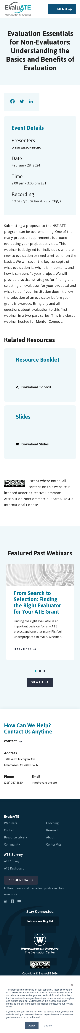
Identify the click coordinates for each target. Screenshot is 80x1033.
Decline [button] (48, 1025)
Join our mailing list (37, 922)
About (50, 837)
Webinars (10, 823)
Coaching (52, 823)
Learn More (22, 649)
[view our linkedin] (5, 901)
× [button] (72, 983)
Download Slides (35, 444)
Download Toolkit (36, 387)
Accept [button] (31, 1025)
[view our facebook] (12, 901)
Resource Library (15, 837)
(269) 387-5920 (13, 783)
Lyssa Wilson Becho (26, 147)
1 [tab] (35, 671)
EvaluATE (12, 816)
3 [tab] (44, 671)
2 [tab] (40, 671)
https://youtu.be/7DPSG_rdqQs (36, 201)
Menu (62, 9)
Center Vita (53, 844)
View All (37, 682)
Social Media (18, 880)
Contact (10, 741)
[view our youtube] (19, 901)
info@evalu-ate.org (44, 783)
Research (52, 830)
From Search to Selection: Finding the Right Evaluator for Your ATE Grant (37, 602)
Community (12, 844)
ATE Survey (13, 854)
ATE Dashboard (14, 868)
